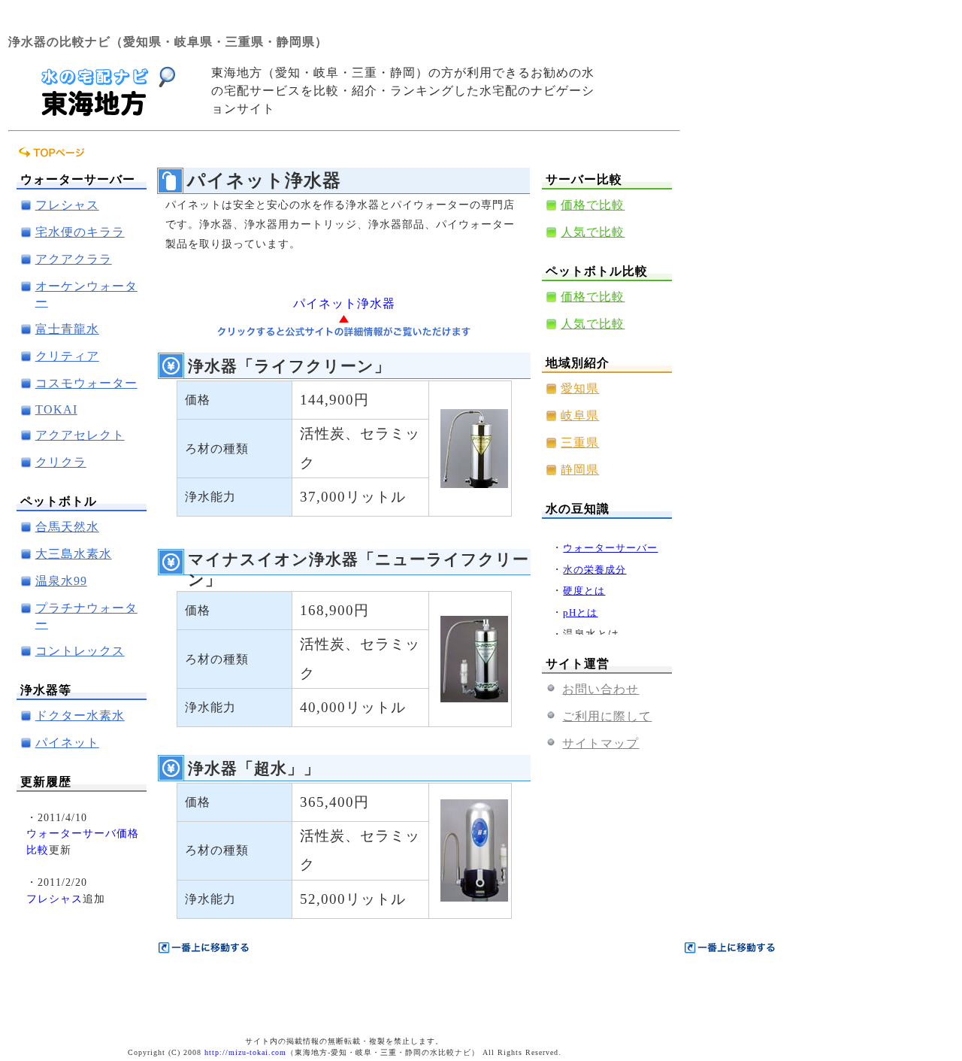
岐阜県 (580, 415)
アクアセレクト (80, 435)
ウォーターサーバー (610, 547)
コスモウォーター (86, 383)
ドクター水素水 (80, 715)
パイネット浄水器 (344, 303)
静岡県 (580, 469)
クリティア (67, 356)
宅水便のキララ (80, 232)
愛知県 (580, 388)
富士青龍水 (67, 329)
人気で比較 (593, 232)
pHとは (580, 612)
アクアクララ (73, 259)
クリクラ (60, 462)
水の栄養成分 (594, 569)
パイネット (67, 742)
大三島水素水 (73, 553)
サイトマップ (600, 743)
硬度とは (584, 590)
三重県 (580, 442)
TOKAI (56, 409)
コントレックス (80, 650)
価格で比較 (593, 205)
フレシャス (67, 205)
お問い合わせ (600, 689)
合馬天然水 (67, 526)
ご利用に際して (607, 716)
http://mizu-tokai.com (245, 1052)
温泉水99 (61, 580)
